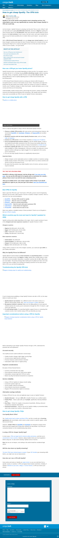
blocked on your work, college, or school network (20, 465)
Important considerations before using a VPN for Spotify (15, 62)
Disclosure (39, 529)
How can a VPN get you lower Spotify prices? (13, 52)
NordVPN (7, 199)
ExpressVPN (36, 133)
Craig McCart (11, 15)
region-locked (26, 462)
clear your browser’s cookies (31, 302)
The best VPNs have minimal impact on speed (14, 452)
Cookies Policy (26, 529)
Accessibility (19, 531)
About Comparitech (6, 531)
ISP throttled (34, 452)
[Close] (57, 536)
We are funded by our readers (8, 10)
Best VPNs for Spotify (8, 55)
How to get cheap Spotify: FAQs (10, 64)
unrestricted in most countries (10, 438)
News (4, 7)
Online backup (20, 5)
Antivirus (11, 5)
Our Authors (12, 529)
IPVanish (27, 133)
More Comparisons (46, 5)
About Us (10, 7)
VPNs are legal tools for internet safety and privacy (23, 436)
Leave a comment (15, 474)
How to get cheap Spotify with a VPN (11, 53)
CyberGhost (8, 205)
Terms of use (32, 529)
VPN (4, 5)
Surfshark (21, 133)
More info (34, 536)
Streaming (29, 5)
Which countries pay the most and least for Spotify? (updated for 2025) (14, 58)
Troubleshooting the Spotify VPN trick (11, 60)
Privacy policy (18, 529)
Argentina (11, 138)
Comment (9, 486)
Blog (37, 5)
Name (8, 503)
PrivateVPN (8, 207)
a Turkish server (42, 145)
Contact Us (14, 531)
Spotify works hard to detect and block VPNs (16, 418)
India (6, 138)
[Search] (46, 2)
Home (4, 529)
